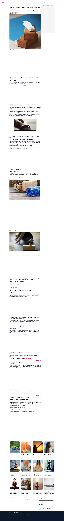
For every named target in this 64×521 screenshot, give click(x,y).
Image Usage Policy (27, 497)
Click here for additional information (25, 514)
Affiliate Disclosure (27, 499)
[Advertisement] (25, 60)
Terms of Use (26, 503)
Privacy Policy (26, 501)
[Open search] (16, 2)
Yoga (16, 5)
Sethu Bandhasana (14, 287)
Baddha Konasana (13, 288)
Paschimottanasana (27, 323)
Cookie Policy (26, 505)
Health (13, 5)
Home (10, 5)
